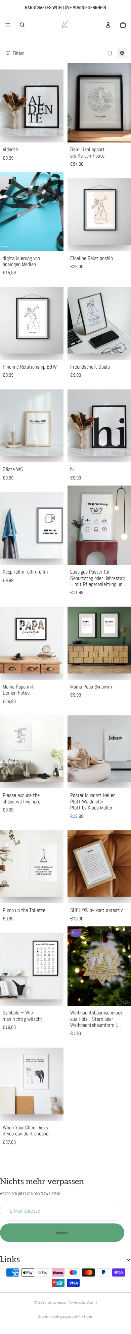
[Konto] (108, 24)
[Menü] (7, 25)
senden (62, 1233)
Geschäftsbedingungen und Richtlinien (65, 1316)
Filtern (18, 53)
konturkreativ (57, 1302)
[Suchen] (22, 24)
